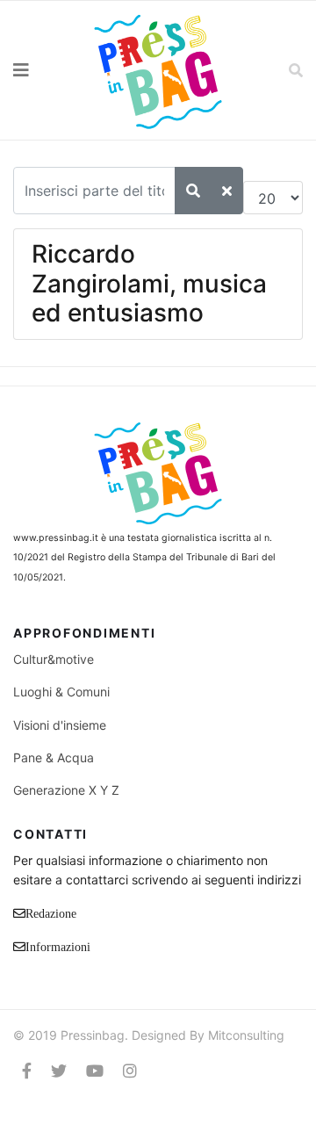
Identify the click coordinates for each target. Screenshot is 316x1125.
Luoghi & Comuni (61, 691)
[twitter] (59, 1071)
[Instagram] (130, 1071)
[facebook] (27, 1071)
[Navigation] (39, 70)
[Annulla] (227, 190)
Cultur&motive (53, 659)
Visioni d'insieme (59, 725)
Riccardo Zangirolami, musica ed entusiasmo (149, 283)
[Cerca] (193, 190)
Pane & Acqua (53, 757)
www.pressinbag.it (55, 538)
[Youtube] (95, 1071)
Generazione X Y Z (66, 789)
